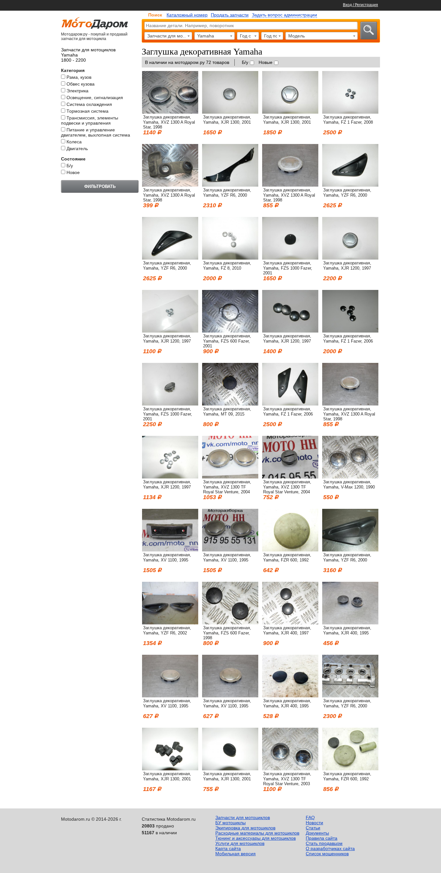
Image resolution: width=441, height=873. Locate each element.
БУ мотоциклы (230, 822)
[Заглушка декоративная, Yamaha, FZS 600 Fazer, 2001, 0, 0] (230, 331)
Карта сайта (228, 848)
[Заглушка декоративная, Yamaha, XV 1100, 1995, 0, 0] (170, 549)
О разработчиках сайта (330, 848)
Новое (73, 172)
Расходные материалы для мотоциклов (257, 833)
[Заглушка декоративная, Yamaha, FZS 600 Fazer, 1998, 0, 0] (230, 622)
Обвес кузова (81, 84)
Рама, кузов (79, 77)
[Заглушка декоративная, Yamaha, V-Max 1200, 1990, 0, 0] (350, 476)
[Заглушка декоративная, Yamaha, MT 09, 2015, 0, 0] (230, 403)
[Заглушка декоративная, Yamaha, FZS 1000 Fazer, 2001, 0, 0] (290, 258)
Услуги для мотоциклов (239, 843)
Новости (314, 822)
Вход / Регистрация (360, 5)
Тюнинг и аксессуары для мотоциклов (255, 838)
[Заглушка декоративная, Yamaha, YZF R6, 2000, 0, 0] (230, 185)
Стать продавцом (324, 843)
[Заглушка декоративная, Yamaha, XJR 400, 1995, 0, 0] (350, 622)
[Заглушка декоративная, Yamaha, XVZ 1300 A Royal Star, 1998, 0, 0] (170, 112)
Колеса (74, 141)
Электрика (77, 90)
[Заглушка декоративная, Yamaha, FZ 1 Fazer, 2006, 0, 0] (350, 331)
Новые (265, 62)
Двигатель (77, 148)
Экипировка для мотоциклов (245, 827)
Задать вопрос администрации (284, 14)
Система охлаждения (89, 104)
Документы (317, 833)
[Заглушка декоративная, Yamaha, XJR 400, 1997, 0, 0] (290, 622)
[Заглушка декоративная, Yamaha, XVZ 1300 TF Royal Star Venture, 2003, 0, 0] (290, 768)
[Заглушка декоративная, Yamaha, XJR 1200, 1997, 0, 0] (350, 258)
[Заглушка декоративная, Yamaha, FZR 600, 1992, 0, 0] (290, 549)
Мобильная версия (235, 853)
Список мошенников (327, 853)
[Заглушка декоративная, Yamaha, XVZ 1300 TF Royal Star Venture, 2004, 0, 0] (230, 476)
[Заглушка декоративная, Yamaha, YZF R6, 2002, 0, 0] (170, 622)
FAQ (310, 817)
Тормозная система (87, 111)
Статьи (313, 827)
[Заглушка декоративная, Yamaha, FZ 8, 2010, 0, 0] (230, 258)
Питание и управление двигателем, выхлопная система (95, 132)
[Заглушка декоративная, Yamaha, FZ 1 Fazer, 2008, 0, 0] (350, 112)
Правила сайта (321, 838)
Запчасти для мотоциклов (242, 817)
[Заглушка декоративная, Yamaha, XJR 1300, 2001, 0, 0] (230, 112)
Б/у (70, 165)
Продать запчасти (230, 14)
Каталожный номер (187, 14)
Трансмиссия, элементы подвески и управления (89, 120)
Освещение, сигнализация (95, 97)
